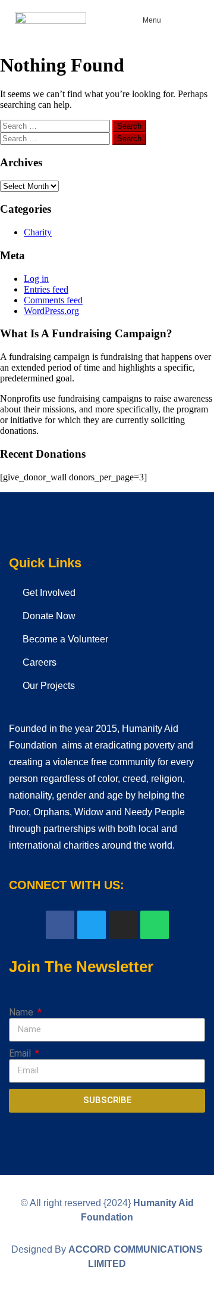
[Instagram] (123, 925)
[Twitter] (91, 925)
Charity (38, 232)
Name (22, 1012)
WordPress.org (51, 311)
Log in (36, 279)
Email (21, 1053)
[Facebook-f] (60, 925)
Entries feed (46, 289)
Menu (152, 20)
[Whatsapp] (154, 925)
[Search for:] (56, 125)
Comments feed (53, 300)
